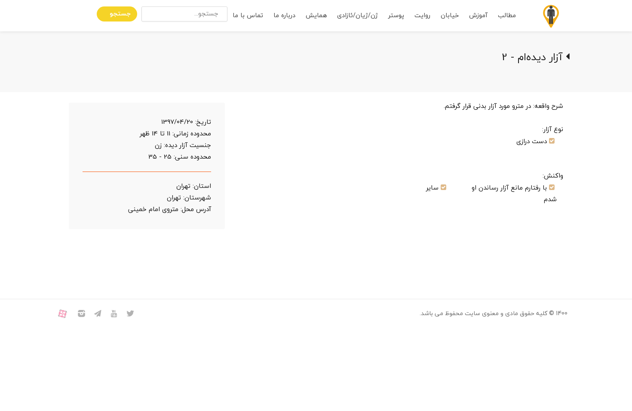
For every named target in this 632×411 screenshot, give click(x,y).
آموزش (478, 15)
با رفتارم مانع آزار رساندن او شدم (514, 194)
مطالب (507, 15)
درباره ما (284, 15)
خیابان (450, 15)
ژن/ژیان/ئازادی (357, 15)
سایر (432, 188)
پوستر (396, 15)
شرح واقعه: (548, 106)
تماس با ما (248, 15)
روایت (422, 15)
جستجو (120, 13)
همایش (316, 15)
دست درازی (531, 141)
